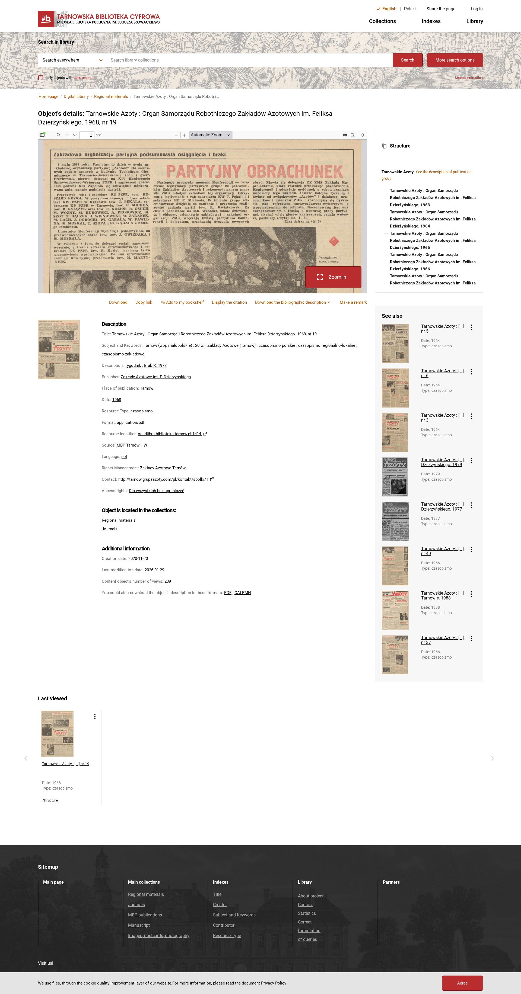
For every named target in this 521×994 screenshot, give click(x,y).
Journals (109, 529)
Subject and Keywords (234, 915)
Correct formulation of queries (309, 930)
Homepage (48, 96)
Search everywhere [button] (61, 60)
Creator (220, 904)
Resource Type (227, 935)
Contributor (223, 925)
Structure (50, 800)
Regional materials (111, 96)
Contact (305, 904)
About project (310, 896)
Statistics (307, 913)
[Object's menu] (471, 327)
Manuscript (139, 925)
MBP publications (145, 915)
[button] (429, 146)
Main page (53, 882)
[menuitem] (143, 302)
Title (217, 894)
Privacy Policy (273, 983)
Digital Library (76, 96)
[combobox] (249, 60)
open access (83, 78)
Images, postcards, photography (158, 935)
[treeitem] (429, 198)
